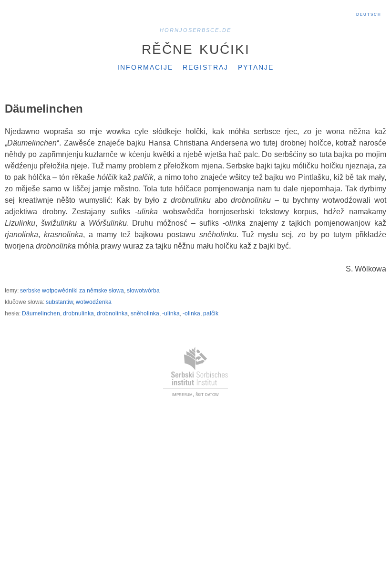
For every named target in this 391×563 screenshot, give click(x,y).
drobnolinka (112, 313)
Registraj (205, 66)
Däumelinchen (41, 313)
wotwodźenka (94, 302)
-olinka (191, 313)
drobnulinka (78, 313)
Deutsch (368, 13)
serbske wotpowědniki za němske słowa (72, 290)
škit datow (207, 394)
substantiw (59, 302)
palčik (210, 313)
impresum (182, 394)
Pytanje (256, 66)
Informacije (145, 66)
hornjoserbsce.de (195, 29)
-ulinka (171, 313)
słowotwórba (143, 290)
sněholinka (145, 313)
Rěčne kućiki (196, 47)
